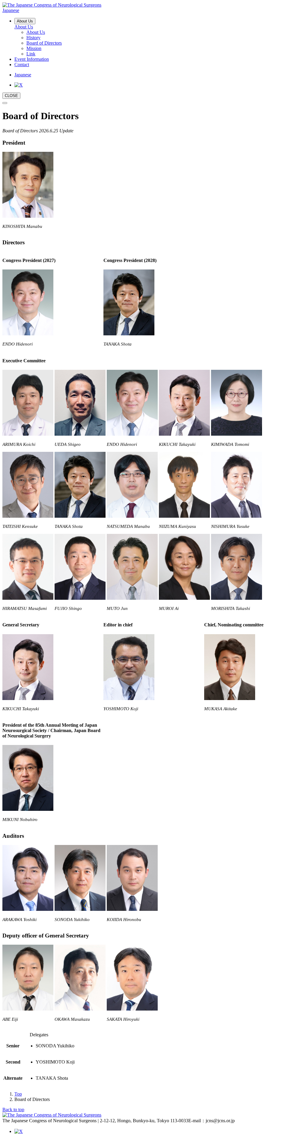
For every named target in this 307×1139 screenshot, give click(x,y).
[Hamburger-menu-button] (4, 103)
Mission (33, 48)
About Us (25, 21)
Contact (21, 64)
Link (30, 53)
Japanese (22, 74)
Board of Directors (44, 43)
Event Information (31, 59)
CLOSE (11, 95)
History (33, 37)
